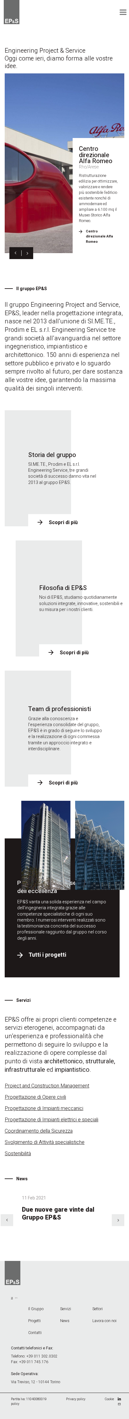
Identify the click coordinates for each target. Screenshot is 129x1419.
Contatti (35, 1333)
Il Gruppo (36, 1309)
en (16, 1297)
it (12, 1297)
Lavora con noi (104, 1321)
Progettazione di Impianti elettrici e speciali (51, 1120)
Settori (97, 1309)
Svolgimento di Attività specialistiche (45, 1142)
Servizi (65, 1309)
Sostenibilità (18, 1153)
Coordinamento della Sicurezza (39, 1131)
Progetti (34, 1321)
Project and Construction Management (47, 1086)
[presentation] (15, 253)
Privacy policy (75, 1399)
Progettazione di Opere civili (35, 1097)
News (65, 1321)
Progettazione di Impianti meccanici (44, 1108)
